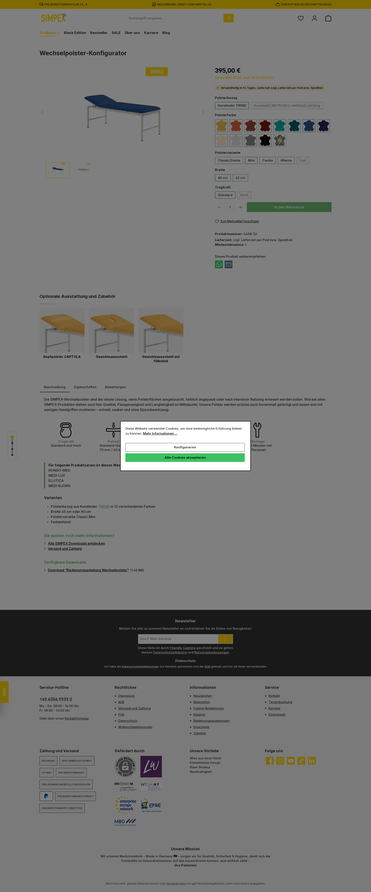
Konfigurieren (185, 447)
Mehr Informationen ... (160, 433)
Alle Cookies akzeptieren (185, 457)
